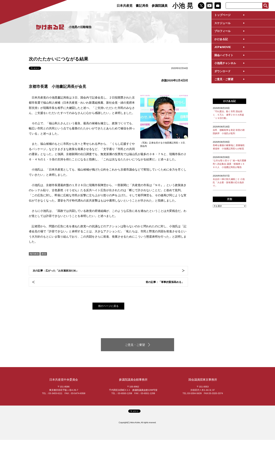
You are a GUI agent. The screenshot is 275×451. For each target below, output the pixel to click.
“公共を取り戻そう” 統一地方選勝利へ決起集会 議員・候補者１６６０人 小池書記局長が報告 (229, 162)
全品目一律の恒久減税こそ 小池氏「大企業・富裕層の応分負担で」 (229, 180)
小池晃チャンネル (225, 63)
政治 (44, 254)
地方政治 (34, 254)
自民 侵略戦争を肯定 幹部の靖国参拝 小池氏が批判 (229, 130)
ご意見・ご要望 (223, 79)
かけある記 (221, 39)
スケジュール (222, 23)
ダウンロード (222, 71)
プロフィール (222, 31)
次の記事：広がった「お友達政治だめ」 (56, 270)
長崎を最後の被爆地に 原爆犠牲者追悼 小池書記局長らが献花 (229, 145)
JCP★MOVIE (222, 47)
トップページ (222, 15)
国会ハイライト (223, 55)
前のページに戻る (108, 306)
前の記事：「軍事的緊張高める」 (165, 282)
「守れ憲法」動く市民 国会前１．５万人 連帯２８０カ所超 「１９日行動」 (228, 113)
